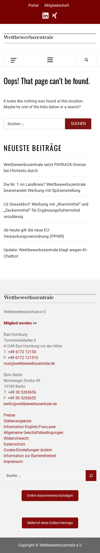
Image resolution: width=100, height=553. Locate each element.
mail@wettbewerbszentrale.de (29, 363)
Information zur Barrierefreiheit (30, 455)
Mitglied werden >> (20, 323)
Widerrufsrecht (16, 438)
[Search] (86, 60)
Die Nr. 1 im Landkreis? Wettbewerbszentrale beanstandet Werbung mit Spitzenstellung (45, 187)
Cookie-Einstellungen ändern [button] (28, 450)
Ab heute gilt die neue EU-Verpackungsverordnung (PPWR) (34, 233)
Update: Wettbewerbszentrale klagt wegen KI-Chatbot (46, 253)
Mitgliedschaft (56, 5)
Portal (33, 5)
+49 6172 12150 (22, 352)
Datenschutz (14, 444)
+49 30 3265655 (22, 398)
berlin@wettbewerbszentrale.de (30, 404)
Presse (9, 415)
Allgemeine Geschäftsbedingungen (33, 432)
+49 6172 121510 (23, 357)
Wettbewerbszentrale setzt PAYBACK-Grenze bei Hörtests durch (45, 167)
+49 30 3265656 (22, 392)
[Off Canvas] (13, 59)
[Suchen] (91, 475)
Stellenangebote (17, 421)
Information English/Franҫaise (30, 426)
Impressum (13, 461)
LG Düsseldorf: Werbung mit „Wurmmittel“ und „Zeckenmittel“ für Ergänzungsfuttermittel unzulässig (46, 210)
